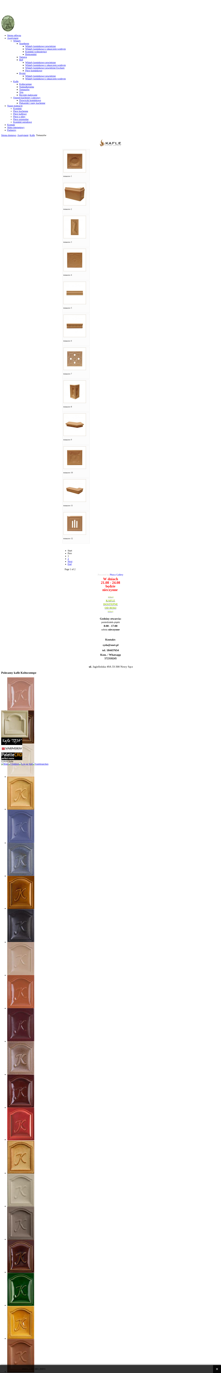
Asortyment (12, 38)
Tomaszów (24, 89)
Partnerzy (11, 130)
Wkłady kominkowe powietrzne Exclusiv (45, 68)
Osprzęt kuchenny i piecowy (26, 97)
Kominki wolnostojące (36, 51)
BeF (21, 59)
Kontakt (11, 124)
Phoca (113, 574)
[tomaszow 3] (74, 237)
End (70, 564)
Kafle (15, 81)
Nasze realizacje (15, 106)
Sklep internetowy (16, 127)
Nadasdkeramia (26, 87)
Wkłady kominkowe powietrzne (40, 46)
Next (70, 561)
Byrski (22, 73)
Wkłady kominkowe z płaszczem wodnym (45, 49)
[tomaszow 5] (74, 303)
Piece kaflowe (20, 114)
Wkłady (17, 41)
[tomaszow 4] (74, 270)
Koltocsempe (25, 84)
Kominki (17, 108)
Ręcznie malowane (28, 95)
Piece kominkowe (33, 70)
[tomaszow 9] (74, 435)
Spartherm (24, 43)
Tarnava (23, 57)
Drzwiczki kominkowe (30, 100)
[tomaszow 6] (74, 336)
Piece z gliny (19, 116)
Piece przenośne (21, 119)
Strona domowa (8, 135)
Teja (21, 92)
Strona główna (14, 35)
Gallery (119, 574)
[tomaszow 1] (74, 171)
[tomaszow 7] (74, 369)
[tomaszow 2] (74, 204)
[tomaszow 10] (74, 468)
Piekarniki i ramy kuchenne (32, 103)
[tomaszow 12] (74, 534)
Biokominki (31, 54)
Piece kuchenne (20, 111)
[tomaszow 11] (74, 501)
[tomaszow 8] (74, 402)
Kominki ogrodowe (22, 122)
